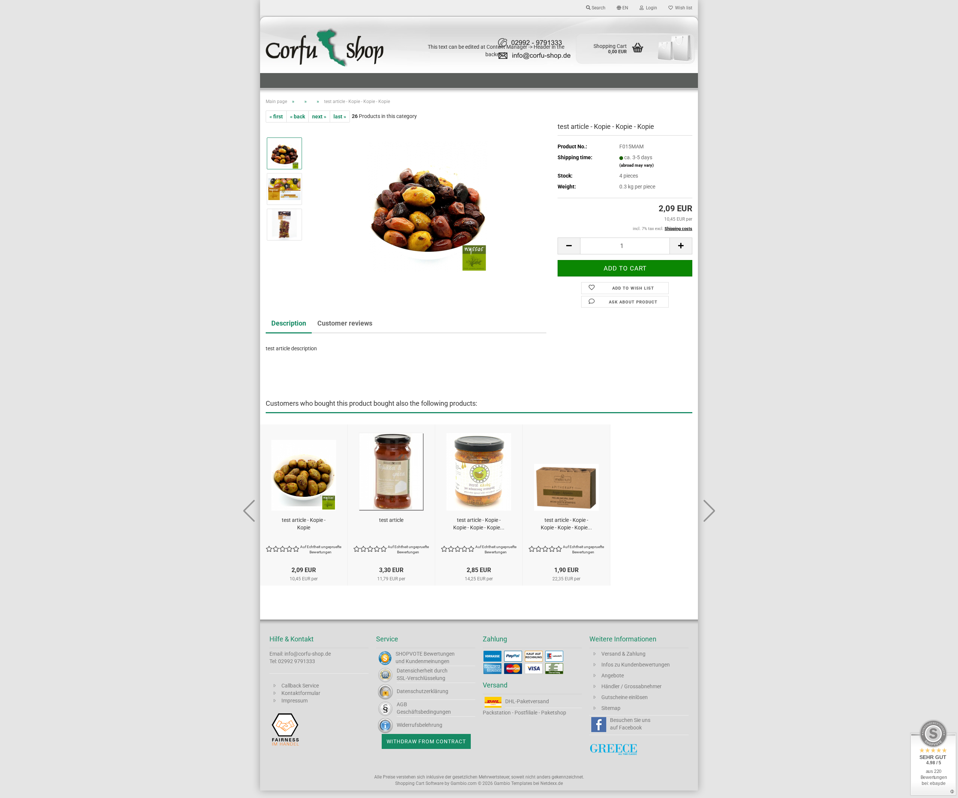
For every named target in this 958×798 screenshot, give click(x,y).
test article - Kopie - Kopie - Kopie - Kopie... (478, 524)
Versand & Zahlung (623, 654)
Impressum (294, 701)
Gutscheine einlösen (624, 697)
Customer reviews (344, 323)
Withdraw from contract (426, 741)
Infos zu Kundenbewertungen (635, 665)
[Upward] (937, 787)
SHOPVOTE (409, 654)
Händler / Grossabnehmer (631, 686)
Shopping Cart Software (419, 783)
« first (276, 117)
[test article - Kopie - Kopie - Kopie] (427, 206)
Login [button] (650, 7)
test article (391, 520)
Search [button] (598, 7)
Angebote (612, 675)
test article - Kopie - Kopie (304, 524)
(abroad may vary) (636, 165)
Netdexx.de (551, 783)
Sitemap (610, 708)
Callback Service (300, 686)
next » (319, 117)
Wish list (682, 7)
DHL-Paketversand (527, 701)
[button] (622, 7)
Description (288, 323)
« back (297, 117)
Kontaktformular (300, 693)
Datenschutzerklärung (422, 691)
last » (339, 117)
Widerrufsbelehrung (419, 725)
